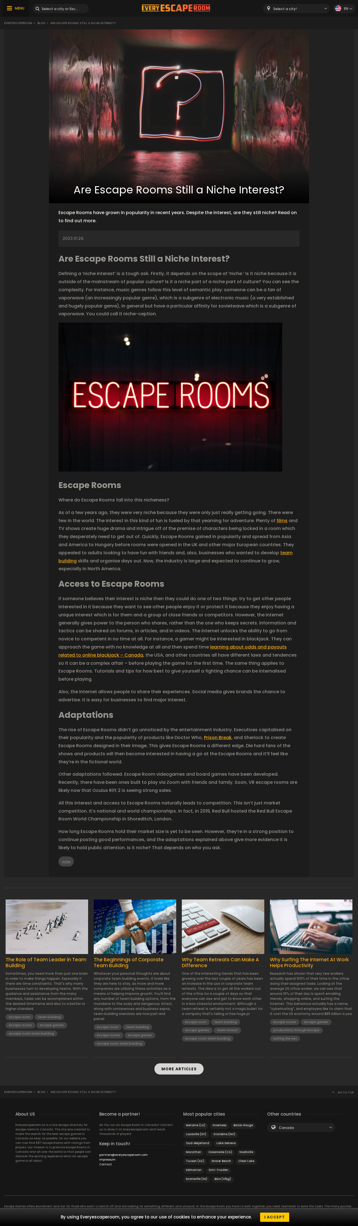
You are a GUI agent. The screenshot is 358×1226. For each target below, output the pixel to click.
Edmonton (193, 1170)
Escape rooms (20, 1025)
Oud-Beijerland (197, 1143)
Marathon (193, 1152)
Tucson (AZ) (195, 1161)
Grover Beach (221, 1161)
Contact (105, 1164)
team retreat (227, 1030)
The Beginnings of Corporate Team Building (129, 962)
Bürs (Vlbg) (223, 1179)
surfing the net (285, 1038)
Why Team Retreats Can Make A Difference (220, 962)
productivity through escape (296, 1030)
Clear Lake (246, 1161)
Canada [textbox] (286, 1127)
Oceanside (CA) (220, 1152)
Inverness (219, 1125)
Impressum (107, 1160)
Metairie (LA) (195, 1125)
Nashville (246, 1152)
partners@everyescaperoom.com (123, 1155)
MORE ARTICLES (179, 1069)
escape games (52, 1025)
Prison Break (218, 737)
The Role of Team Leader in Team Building (46, 962)
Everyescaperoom (18, 23)
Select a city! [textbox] (285, 8)
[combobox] (296, 8)
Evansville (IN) (196, 1179)
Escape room (19, 1017)
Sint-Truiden (218, 1170)
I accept (274, 1217)
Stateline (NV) (224, 1134)
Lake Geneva (226, 1143)
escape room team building (31, 1033)
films (282, 520)
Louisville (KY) (196, 1134)
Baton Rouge (243, 1125)
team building (49, 1017)
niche (66, 861)
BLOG (41, 23)
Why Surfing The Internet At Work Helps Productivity (309, 962)
